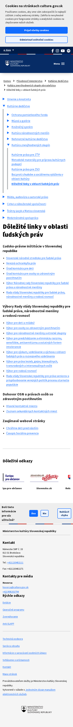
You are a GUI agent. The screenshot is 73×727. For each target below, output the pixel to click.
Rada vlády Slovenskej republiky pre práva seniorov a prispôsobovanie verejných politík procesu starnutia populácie (37, 380)
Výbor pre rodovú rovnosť (21, 370)
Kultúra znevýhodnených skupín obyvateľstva (31, 85)
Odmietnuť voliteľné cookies (36, 39)
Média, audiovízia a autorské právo (27, 197)
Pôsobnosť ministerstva (29, 81)
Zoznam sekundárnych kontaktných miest (31, 411)
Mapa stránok (10, 674)
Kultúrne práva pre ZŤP (26, 154)
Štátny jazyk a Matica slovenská (26, 211)
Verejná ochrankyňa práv (21, 263)
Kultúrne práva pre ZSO (26, 169)
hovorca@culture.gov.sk (16, 587)
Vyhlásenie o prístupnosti (16, 660)
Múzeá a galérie (21, 121)
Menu (59, 64)
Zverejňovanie (10, 616)
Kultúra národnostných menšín (30, 133)
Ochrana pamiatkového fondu (30, 115)
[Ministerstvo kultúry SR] (36, 709)
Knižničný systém (22, 127)
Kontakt (7, 666)
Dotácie (7, 602)
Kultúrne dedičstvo (58, 81)
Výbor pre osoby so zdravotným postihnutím (33, 328)
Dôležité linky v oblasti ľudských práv (35, 184)
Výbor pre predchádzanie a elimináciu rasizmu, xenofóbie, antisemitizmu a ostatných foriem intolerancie (34, 342)
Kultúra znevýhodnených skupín (31, 145)
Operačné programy (13, 609)
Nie (44, 513)
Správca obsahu (11, 645)
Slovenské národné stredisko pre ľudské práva (33, 258)
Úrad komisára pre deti (20, 268)
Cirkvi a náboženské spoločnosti (26, 204)
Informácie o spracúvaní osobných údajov (25, 652)
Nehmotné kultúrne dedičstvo (30, 139)
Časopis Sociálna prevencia (22, 433)
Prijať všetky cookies (36, 30)
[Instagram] (57, 51)
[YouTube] (63, 51)
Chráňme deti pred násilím (22, 428)
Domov (7, 81)
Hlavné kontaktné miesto (21, 406)
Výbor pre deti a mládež (20, 322)
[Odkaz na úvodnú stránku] (17, 64)
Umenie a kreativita (19, 99)
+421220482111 (15, 562)
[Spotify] (69, 51)
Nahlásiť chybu (64, 513)
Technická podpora (13, 638)
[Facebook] (53, 51)
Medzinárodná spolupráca (22, 218)
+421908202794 (11, 591)
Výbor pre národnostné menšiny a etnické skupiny (36, 333)
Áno (33, 513)
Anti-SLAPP (8, 623)
